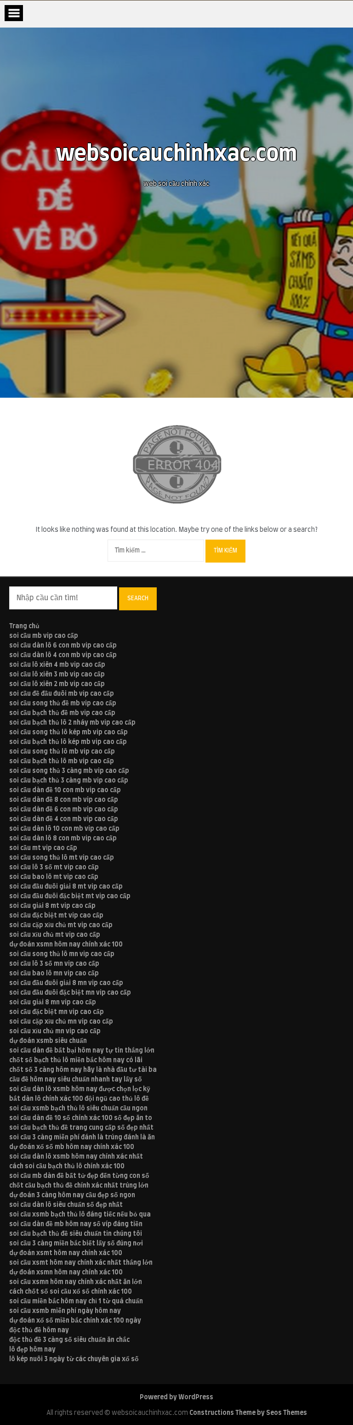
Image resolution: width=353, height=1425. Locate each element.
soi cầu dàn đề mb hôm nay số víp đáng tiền (75, 1224)
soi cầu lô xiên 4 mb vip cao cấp (57, 665)
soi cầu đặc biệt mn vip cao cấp (56, 1012)
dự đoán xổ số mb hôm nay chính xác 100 (71, 1147)
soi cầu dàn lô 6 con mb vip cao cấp (63, 645)
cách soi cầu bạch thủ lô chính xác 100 (67, 1166)
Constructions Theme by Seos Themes (248, 1413)
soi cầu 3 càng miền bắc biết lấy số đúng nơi (76, 1243)
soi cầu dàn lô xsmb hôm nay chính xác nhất (76, 1157)
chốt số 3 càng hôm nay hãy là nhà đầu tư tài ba (83, 1070)
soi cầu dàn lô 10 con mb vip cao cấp (64, 829)
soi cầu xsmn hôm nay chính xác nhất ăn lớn (75, 1282)
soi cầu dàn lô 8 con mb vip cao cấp (63, 838)
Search (137, 598)
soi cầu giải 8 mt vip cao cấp (52, 906)
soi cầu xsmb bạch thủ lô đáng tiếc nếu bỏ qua (80, 1214)
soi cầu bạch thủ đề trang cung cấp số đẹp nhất (81, 1128)
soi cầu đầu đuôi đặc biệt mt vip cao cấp (70, 896)
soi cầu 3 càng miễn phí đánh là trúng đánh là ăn (82, 1137)
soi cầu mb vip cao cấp (43, 636)
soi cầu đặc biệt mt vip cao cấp (56, 915)
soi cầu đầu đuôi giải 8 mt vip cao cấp (66, 887)
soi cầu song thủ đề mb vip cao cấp (62, 703)
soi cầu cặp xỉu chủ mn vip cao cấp (61, 1022)
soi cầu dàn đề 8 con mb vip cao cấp (63, 800)
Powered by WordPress (176, 1397)
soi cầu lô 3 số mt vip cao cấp (54, 867)
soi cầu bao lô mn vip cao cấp (54, 973)
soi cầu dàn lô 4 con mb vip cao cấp (63, 655)
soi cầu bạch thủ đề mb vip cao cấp (62, 713)
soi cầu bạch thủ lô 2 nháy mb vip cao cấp (72, 723)
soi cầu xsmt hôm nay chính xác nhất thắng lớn (81, 1263)
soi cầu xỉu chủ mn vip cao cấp (55, 1031)
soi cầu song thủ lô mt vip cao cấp (61, 858)
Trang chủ (24, 626)
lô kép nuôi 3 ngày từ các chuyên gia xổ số (74, 1359)
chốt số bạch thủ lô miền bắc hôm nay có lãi (75, 1060)
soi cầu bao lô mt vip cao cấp (53, 877)
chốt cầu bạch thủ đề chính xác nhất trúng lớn (78, 1186)
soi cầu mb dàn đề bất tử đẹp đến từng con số (79, 1176)
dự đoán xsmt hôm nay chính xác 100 (65, 1253)
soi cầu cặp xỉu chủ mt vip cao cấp (61, 925)
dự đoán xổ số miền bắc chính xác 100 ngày (75, 1321)
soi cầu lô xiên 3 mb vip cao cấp (57, 674)
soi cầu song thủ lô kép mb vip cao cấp (68, 732)
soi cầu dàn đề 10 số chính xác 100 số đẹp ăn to (80, 1118)
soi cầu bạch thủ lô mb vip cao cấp (61, 761)
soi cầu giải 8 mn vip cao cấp (52, 1002)
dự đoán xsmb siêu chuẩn (48, 1041)
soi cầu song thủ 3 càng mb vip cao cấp (69, 771)
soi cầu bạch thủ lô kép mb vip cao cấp (68, 742)
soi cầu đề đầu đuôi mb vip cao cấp (61, 694)
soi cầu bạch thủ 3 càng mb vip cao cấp (68, 780)
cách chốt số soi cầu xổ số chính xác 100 (70, 1292)
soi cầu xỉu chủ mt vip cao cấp (54, 935)
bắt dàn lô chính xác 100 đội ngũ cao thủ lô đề (79, 1099)
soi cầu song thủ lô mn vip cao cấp (61, 954)
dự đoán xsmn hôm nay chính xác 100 (66, 944)
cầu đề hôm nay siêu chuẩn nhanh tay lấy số (75, 1079)
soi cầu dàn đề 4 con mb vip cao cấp (63, 819)
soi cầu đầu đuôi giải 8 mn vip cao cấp (66, 983)
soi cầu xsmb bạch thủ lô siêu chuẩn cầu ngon (78, 1108)
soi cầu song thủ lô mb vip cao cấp (62, 752)
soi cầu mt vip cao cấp (43, 848)
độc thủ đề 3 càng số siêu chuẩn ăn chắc (69, 1340)
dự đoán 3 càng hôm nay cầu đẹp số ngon (72, 1195)
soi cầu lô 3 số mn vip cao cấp (54, 964)
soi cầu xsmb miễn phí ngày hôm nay (65, 1311)
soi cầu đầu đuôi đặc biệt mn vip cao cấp (70, 993)
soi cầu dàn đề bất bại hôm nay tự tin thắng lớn (81, 1051)
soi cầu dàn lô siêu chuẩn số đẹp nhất (66, 1205)
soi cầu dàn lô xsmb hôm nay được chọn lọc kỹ (79, 1089)
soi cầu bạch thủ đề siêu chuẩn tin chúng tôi (75, 1234)
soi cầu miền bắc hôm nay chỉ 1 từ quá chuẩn (76, 1301)
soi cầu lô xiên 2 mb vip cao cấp (57, 684)
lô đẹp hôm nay (32, 1349)
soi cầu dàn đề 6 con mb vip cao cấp (63, 809)
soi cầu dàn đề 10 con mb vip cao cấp (65, 790)
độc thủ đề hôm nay (39, 1330)
